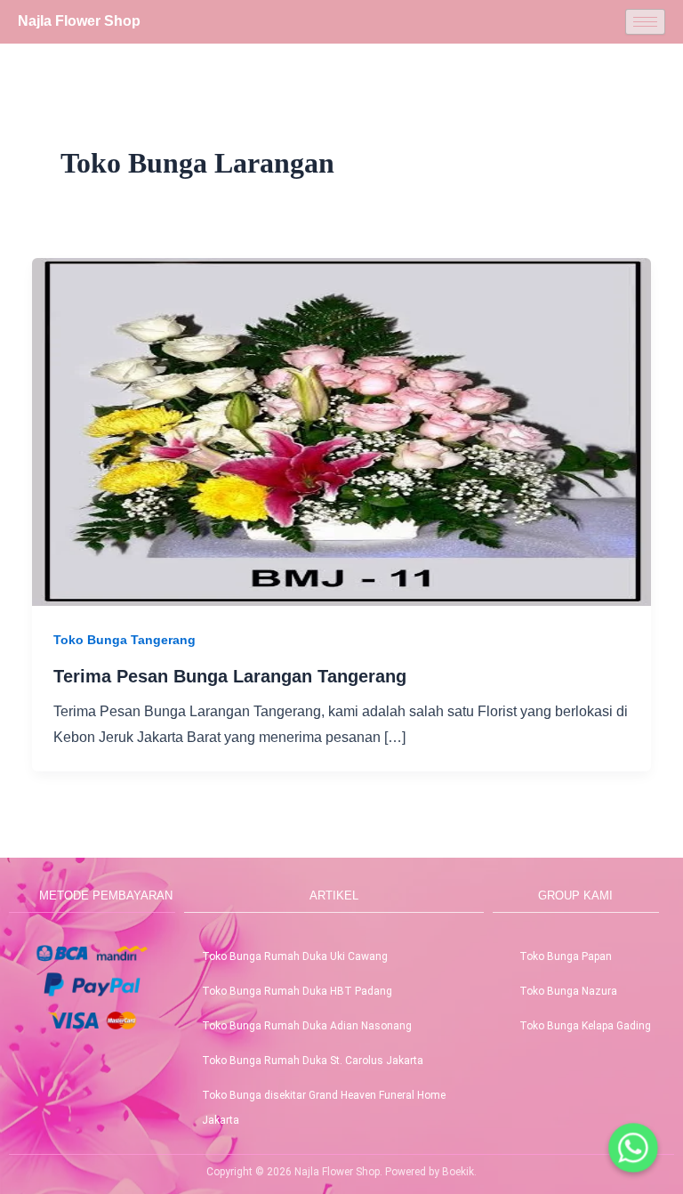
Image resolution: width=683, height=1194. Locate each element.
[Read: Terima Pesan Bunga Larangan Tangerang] (341, 431)
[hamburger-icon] (645, 22)
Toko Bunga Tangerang (124, 640)
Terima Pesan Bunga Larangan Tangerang (229, 676)
